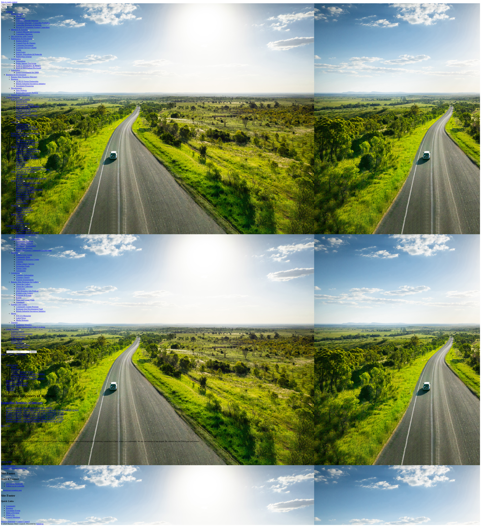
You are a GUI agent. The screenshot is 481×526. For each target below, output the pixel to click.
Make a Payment (12, 513)
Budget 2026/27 (22, 41)
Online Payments (18, 338)
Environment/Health (19, 135)
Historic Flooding (23, 185)
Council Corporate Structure (27, 21)
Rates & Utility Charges (20, 99)
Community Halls (23, 257)
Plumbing (20, 221)
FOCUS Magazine (23, 316)
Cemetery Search (23, 277)
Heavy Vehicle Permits (25, 187)
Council (10, 354)
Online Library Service (25, 264)
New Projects (21, 90)
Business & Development (16, 75)
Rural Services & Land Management (25, 133)
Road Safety (21, 201)
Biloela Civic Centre (24, 255)
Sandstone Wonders (24, 325)
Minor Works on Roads (25, 192)
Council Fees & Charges (25, 43)
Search (3, 352)
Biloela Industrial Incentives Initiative (30, 84)
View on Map (6, 462)
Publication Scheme (24, 57)
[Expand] (14, 12)
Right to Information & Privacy (28, 66)
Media (13, 313)
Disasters (14, 205)
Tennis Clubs (21, 268)
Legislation (15, 70)
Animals (14, 122)
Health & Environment (25, 140)
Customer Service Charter (26, 48)
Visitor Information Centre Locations (30, 327)
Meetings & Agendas (19, 30)
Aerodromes (21, 271)
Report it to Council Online (22, 334)
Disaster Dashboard (24, 208)
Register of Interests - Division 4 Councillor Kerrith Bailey (35, 419)
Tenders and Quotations (20, 95)
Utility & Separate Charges (26, 115)
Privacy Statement (8, 521)
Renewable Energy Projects (27, 93)
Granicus (39, 524)
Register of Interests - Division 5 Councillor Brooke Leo (34, 421)
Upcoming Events (13, 510)
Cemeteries (15, 273)
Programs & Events (23, 295)
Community (15, 239)
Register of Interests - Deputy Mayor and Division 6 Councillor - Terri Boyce (42, 410)
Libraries (19, 262)
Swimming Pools (23, 223)
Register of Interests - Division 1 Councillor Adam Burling (35, 412)
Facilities (14, 253)
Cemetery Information (24, 275)
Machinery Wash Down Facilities (29, 190)
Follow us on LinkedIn (15, 486)
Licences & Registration (25, 144)
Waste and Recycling (19, 147)
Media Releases (22, 320)
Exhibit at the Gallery (24, 293)
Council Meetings (13, 517)
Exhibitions (20, 289)
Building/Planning (18, 214)
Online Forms (16, 340)
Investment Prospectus (25, 86)
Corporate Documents (24, 45)
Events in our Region (19, 228)
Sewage (19, 176)
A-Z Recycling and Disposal (27, 149)
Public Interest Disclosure (26, 63)
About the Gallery (23, 284)
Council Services (12, 97)
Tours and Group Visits (25, 300)
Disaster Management (24, 210)
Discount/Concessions (25, 104)
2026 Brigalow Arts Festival (27, 291)
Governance (16, 59)
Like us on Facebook (14, 484)
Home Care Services (24, 248)
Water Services (22, 174)
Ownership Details (23, 113)
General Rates (21, 102)
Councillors (20, 18)
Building (19, 217)
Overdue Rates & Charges (26, 111)
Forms (18, 50)
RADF (19, 298)
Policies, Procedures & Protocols (29, 54)
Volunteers (20, 302)
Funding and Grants (19, 304)
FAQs (18, 120)
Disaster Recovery (23, 212)
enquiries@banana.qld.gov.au (15, 468)
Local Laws (20, 52)
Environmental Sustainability (27, 142)
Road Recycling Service (25, 199)
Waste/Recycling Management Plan (30, 167)
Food (18, 138)
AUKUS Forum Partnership (27, 81)
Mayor (18, 16)
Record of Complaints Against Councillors (33, 27)
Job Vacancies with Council (22, 36)
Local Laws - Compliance (26, 156)
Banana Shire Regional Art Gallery (25, 282)
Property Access (22, 196)
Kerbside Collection (24, 153)
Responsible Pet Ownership (27, 129)
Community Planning (24, 244)
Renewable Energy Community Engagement (33, 250)
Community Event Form (25, 235)
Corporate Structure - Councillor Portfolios (33, 23)
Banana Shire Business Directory (24, 77)
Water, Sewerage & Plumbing (22, 171)
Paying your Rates (23, 108)
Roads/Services (17, 181)
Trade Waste (21, 160)
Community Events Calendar (27, 232)
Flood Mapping (22, 347)
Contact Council (17, 331)
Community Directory (24, 241)
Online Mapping (17, 343)
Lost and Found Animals (26, 126)
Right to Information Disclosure (28, 68)
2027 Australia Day (23, 230)
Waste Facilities (22, 162)
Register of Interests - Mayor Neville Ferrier (29, 408)
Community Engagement (26, 246)
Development (16, 88)
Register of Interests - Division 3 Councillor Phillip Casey (34, 417)
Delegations (20, 61)
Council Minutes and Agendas (28, 32)
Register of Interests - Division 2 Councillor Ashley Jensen (35, 415)
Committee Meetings (24, 34)
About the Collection (24, 286)
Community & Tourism (15, 226)
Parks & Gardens (23, 194)
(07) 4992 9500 (9, 466)
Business (14, 79)
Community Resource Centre (27, 259)
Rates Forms (21, 117)
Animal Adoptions (23, 124)
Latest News (21, 318)
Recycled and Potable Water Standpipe (31, 178)
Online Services (12, 329)
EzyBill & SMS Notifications (27, 106)
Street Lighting (22, 203)
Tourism (14, 322)
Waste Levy (20, 165)
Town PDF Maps (23, 345)
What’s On (10, 515)
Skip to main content (9, 2)
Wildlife (19, 131)
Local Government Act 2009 (27, 72)
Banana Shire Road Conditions (28, 183)
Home (3, 354)
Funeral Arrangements (25, 280)
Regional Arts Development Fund (29, 309)
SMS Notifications (18, 336)
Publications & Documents (21, 39)
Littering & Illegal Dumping (27, 158)
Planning (19, 219)
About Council (17, 14)
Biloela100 (20, 237)
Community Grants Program (27, 307)
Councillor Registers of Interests (28, 25)
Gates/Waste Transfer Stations (28, 151)
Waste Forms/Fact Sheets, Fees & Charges (32, 169)
